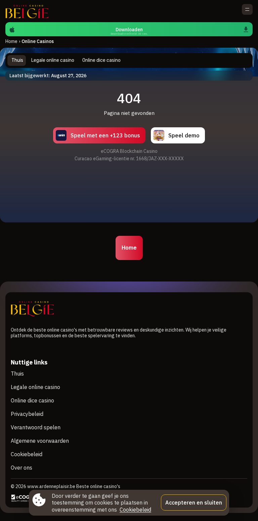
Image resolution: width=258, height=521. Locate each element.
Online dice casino (32, 400)
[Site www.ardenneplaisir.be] (28, 11)
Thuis (17, 373)
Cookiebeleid (26, 454)
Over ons (21, 467)
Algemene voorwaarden (40, 440)
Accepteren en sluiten (193, 502)
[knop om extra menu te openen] (247, 9)
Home (11, 41)
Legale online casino (35, 387)
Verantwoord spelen (35, 427)
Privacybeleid (27, 413)
